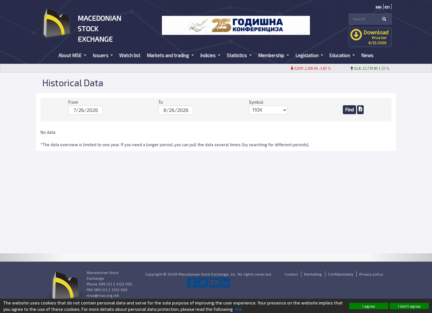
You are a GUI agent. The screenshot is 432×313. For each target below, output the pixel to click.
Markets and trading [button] (168, 55)
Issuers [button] (101, 55)
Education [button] (340, 55)
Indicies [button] (208, 55)
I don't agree (409, 306)
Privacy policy (371, 274)
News (367, 55)
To (160, 102)
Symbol (256, 102)
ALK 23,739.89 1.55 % (368, 68)
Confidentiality (340, 274)
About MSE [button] (71, 55)
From (73, 102)
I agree (368, 306)
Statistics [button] (237, 55)
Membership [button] (271, 55)
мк (379, 7)
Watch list (129, 55)
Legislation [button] (307, 55)
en (387, 7)
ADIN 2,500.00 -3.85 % (309, 68)
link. (239, 309)
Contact (291, 274)
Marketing (313, 274)
